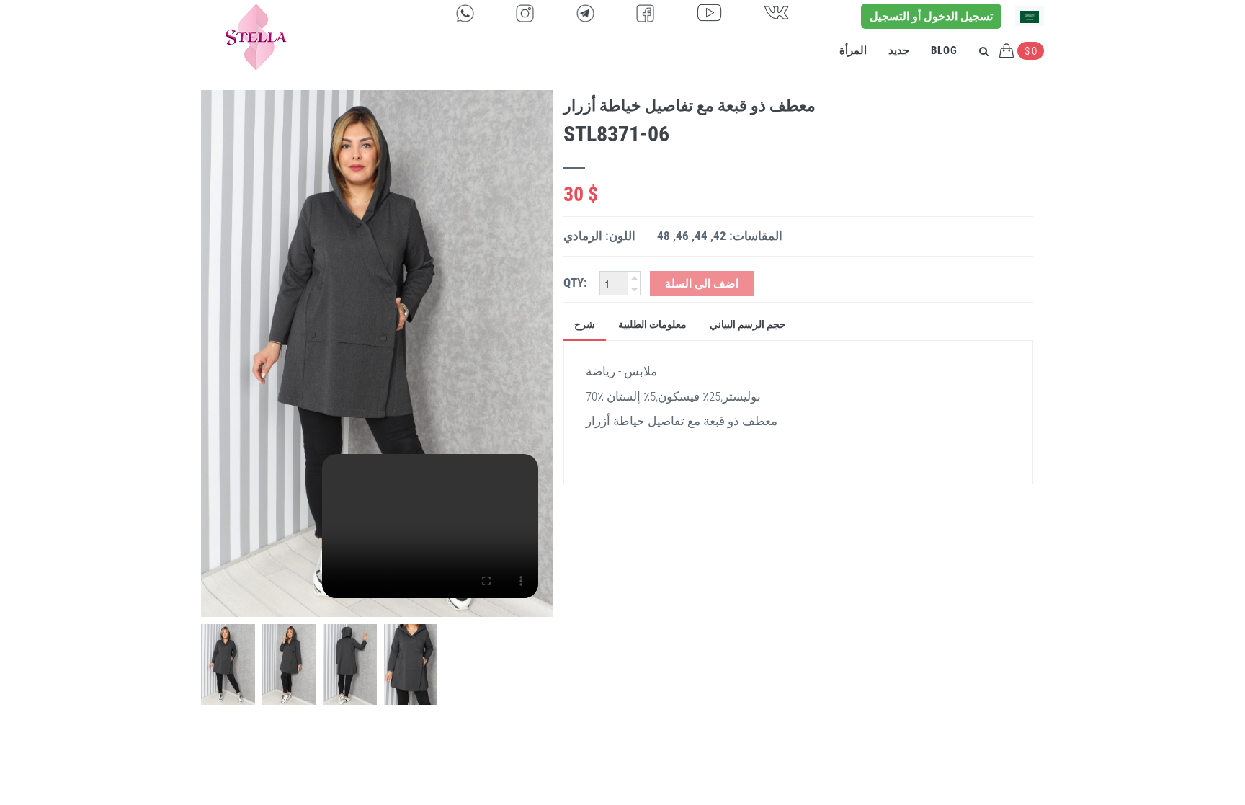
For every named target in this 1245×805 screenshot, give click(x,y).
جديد (898, 50)
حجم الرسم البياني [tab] (748, 324)
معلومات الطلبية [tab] (652, 324)
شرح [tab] (584, 324)
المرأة (853, 50)
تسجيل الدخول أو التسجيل (931, 16)
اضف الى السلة (701, 283)
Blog (944, 50)
